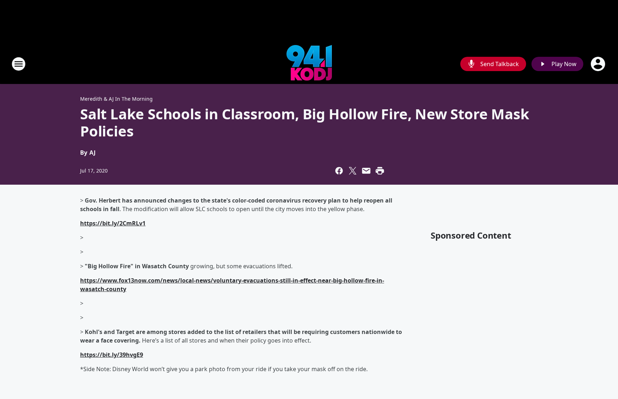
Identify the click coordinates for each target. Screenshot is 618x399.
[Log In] (599, 64)
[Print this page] (380, 171)
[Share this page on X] (353, 171)
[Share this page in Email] (366, 171)
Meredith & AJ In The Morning (116, 98)
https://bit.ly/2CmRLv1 (113, 223)
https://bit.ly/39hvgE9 (111, 355)
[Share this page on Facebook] (339, 171)
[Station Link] (309, 64)
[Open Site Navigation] (18, 64)
